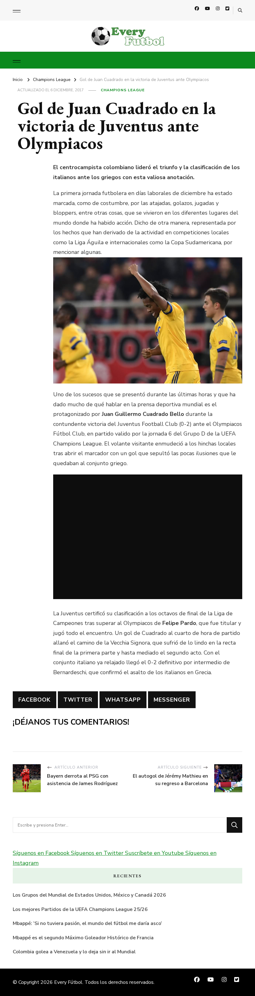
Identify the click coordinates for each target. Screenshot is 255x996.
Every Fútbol (68, 982)
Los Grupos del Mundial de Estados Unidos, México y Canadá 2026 (89, 895)
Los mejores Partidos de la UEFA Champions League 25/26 (80, 909)
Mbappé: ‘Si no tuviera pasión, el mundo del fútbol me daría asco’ (87, 923)
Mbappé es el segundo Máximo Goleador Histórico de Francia (83, 937)
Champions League (123, 90)
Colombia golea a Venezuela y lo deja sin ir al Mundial (74, 951)
